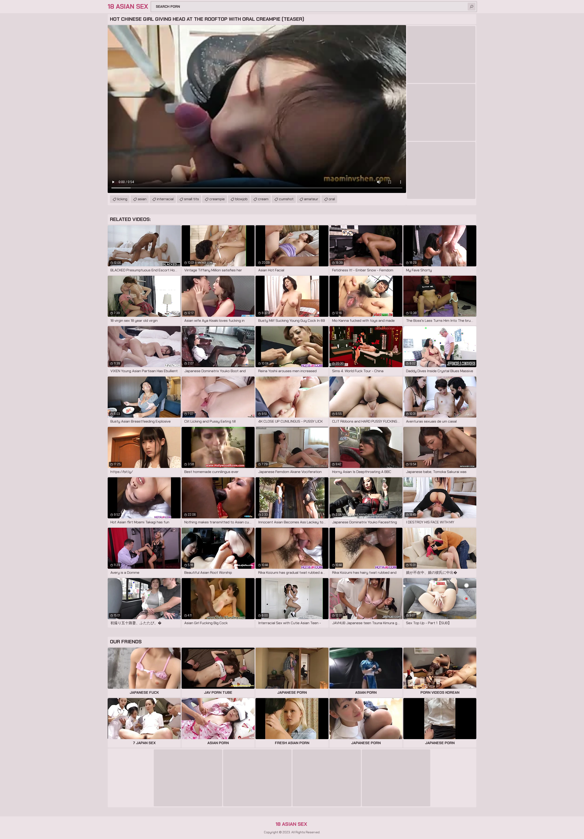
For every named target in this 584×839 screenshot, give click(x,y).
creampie (217, 199)
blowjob (241, 199)
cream (263, 199)
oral (332, 199)
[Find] (471, 6)
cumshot (286, 199)
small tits (191, 199)
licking (122, 199)
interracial (165, 199)
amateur (311, 199)
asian (142, 199)
